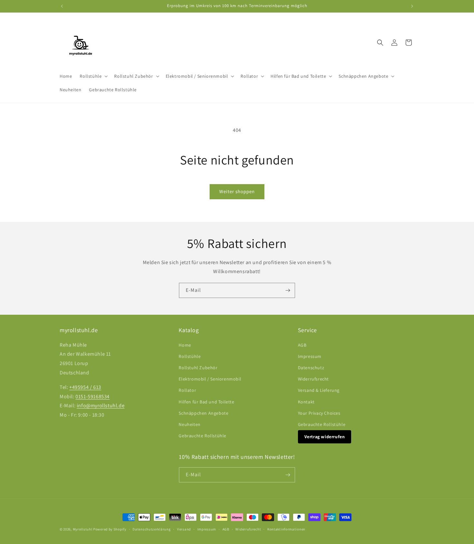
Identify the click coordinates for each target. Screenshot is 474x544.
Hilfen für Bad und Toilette (206, 402)
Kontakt (306, 402)
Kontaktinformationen (286, 529)
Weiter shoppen (237, 191)
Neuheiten (189, 424)
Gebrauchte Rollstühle (202, 436)
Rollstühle (190, 356)
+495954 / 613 (85, 387)
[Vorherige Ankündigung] (62, 6)
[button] (93, 76)
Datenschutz (311, 368)
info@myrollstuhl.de (100, 405)
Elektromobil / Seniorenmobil (210, 379)
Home (185, 345)
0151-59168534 (92, 396)
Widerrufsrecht (313, 379)
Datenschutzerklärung (152, 529)
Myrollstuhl (83, 529)
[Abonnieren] (288, 290)
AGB (302, 345)
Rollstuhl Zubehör (198, 368)
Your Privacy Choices (319, 413)
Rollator (187, 390)
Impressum (309, 356)
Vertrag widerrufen (324, 437)
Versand (184, 529)
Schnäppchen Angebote (203, 413)
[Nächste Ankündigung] (412, 6)
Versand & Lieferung (319, 390)
